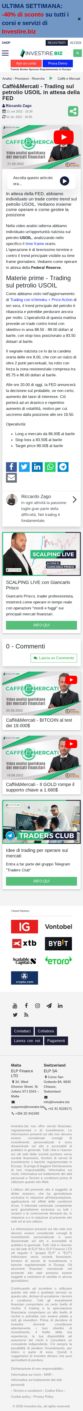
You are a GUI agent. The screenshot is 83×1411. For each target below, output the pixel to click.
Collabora (46, 1031)
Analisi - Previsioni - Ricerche (23, 78)
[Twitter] (24, 467)
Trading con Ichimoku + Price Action (41, 299)
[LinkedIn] (37, 467)
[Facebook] (11, 467)
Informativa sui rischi (26, 1374)
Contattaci (22, 1031)
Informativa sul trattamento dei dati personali (36, 1382)
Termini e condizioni (27, 1390)
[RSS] (26, 1015)
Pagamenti (56, 1041)
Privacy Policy (43, 1396)
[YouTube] (15, 1005)
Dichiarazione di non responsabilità (36, 1368)
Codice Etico (54, 1390)
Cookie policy (20, 1396)
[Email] (11, 477)
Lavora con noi (27, 1041)
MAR (47, 1374)
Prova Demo (57, 63)
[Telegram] (63, 467)
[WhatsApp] (50, 467)
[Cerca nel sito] (77, 53)
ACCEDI (75, 43)
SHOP (6, 43)
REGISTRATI (57, 43)
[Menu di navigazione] (5, 53)
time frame (35, 243)
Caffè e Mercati (69, 78)
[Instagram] (37, 1005)
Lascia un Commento (56, 658)
